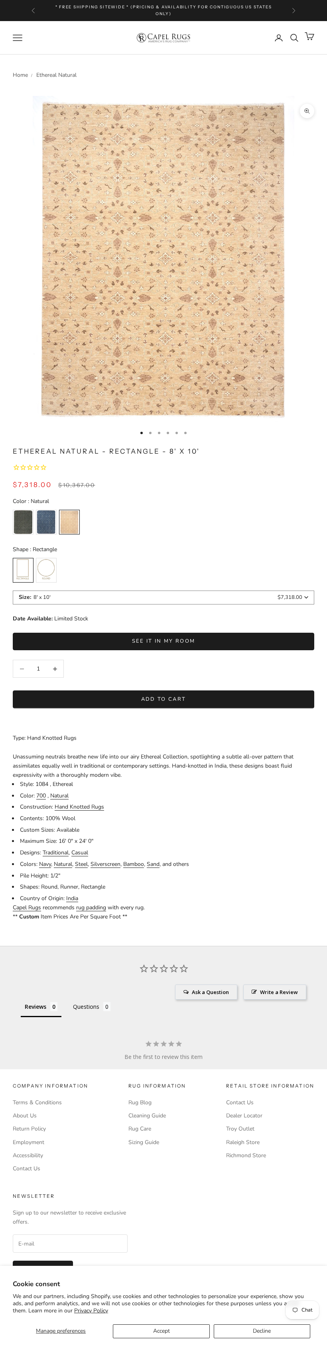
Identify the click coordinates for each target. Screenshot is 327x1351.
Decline (262, 1331)
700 (41, 795)
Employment (28, 1142)
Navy (45, 864)
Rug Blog (140, 1102)
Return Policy (29, 1129)
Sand (153, 864)
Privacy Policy (91, 1310)
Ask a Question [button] (210, 992)
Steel (81, 864)
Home (20, 75)
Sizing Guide (143, 1142)
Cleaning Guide (147, 1115)
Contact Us (26, 1168)
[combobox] (163, 597)
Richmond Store (246, 1155)
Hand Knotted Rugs (79, 807)
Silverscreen (105, 864)
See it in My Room (163, 641)
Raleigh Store (243, 1142)
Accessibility (28, 1155)
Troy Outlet (240, 1129)
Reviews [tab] (35, 1006)
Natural (59, 795)
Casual (79, 852)
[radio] (23, 522)
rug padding (91, 907)
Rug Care (139, 1129)
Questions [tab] (86, 1006)
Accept (161, 1331)
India (72, 898)
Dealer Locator (244, 1115)
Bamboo (133, 864)
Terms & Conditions (37, 1102)
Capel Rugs (27, 907)
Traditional (56, 852)
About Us (25, 1115)
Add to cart (163, 699)
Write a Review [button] (279, 992)
